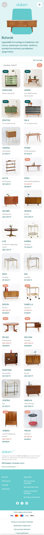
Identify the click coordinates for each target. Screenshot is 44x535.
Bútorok (5, 477)
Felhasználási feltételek (22, 529)
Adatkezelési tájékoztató (22, 526)
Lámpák (5, 485)
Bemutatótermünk (31, 487)
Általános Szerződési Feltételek (22, 522)
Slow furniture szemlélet (29, 482)
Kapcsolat (27, 477)
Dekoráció (6, 489)
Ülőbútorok (6, 481)
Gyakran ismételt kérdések (30, 492)
